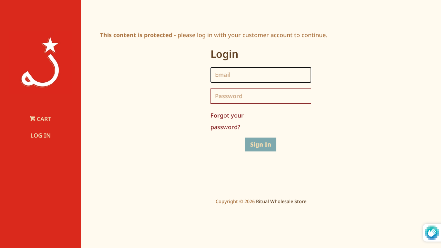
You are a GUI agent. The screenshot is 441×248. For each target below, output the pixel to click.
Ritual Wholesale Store (281, 201)
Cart (43, 119)
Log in (40, 135)
